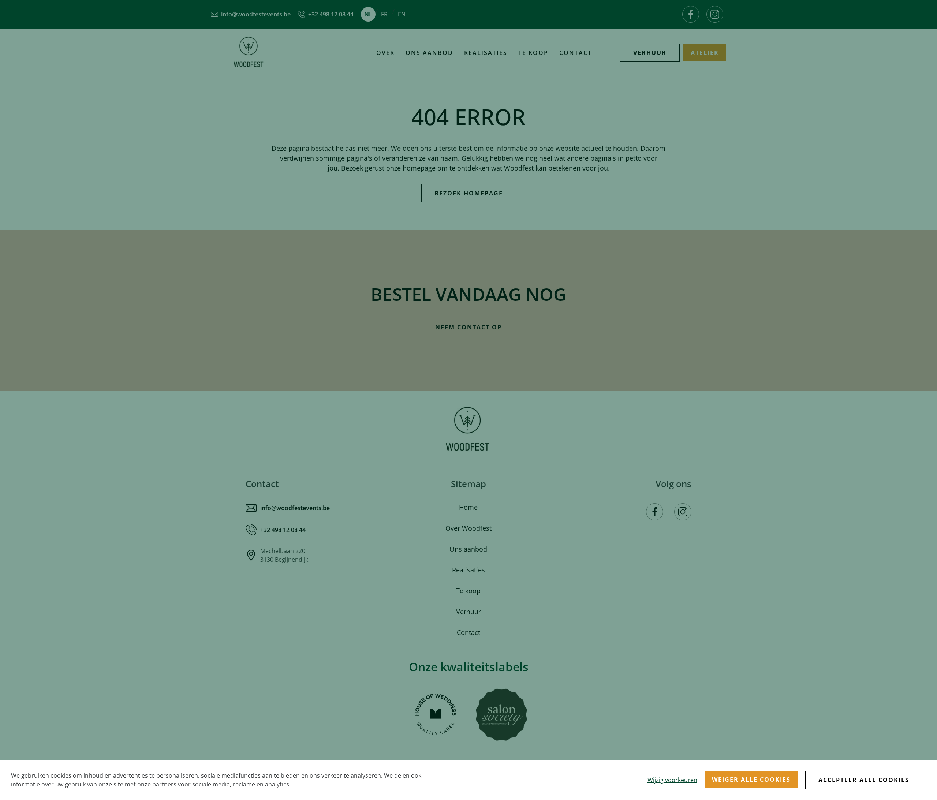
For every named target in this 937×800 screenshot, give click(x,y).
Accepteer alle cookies (863, 780)
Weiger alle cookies (751, 779)
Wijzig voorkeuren (672, 780)
